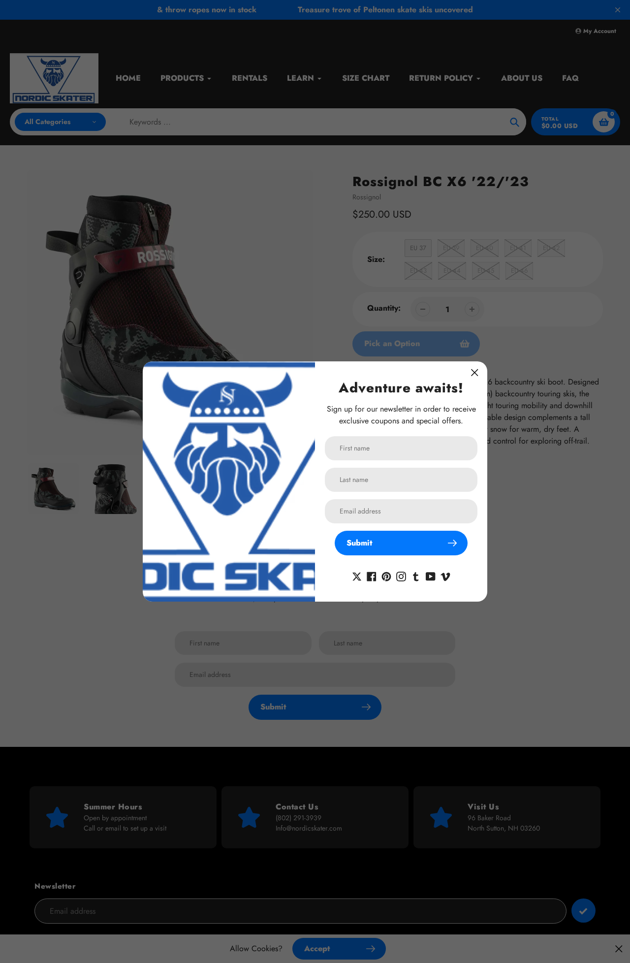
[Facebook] (372, 575)
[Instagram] (401, 575)
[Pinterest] (386, 575)
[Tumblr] (416, 575)
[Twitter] (357, 575)
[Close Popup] (475, 372)
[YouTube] (431, 575)
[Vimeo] (445, 575)
